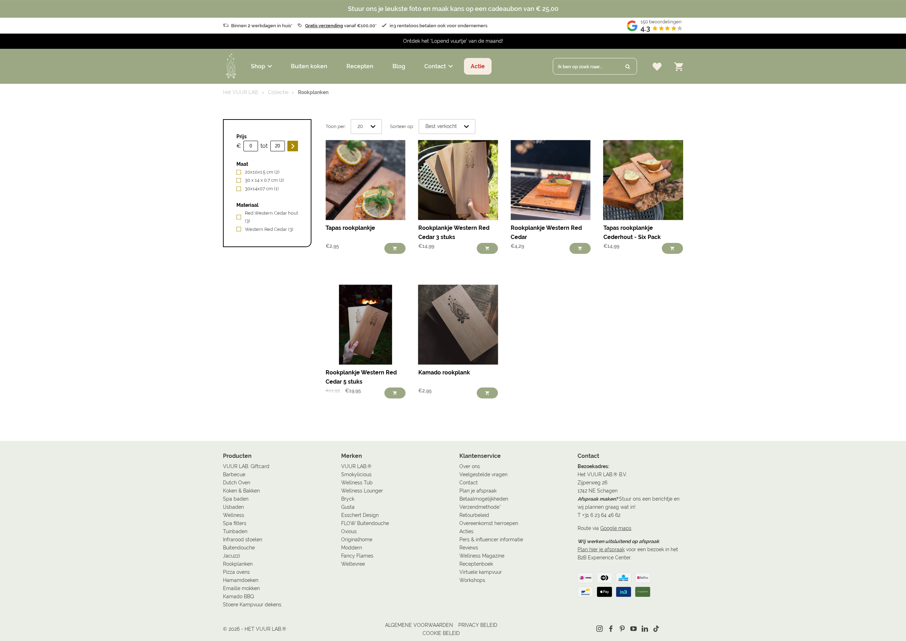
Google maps (615, 528)
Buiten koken (309, 66)
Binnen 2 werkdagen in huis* (261, 25)
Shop (258, 66)
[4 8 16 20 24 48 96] (366, 126)
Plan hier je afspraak (601, 549)
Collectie (278, 92)
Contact (435, 66)
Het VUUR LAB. (241, 92)
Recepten (359, 66)
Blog (398, 66)
